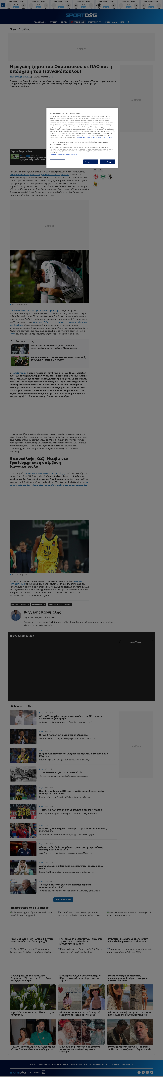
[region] (82, 138)
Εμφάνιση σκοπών (57, 162)
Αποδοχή (107, 162)
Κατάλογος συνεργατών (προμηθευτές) (63, 154)
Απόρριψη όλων (90, 162)
